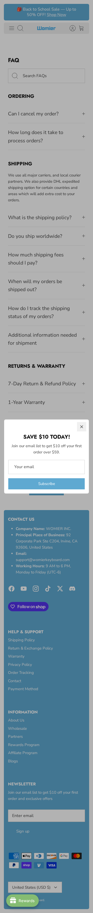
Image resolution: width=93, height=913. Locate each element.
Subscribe (46, 483)
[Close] (81, 426)
